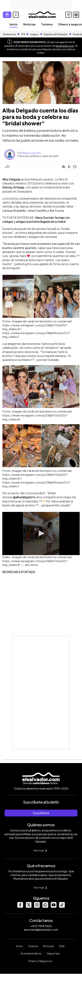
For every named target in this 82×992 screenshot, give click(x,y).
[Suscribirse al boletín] (7, 15)
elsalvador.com (65, 45)
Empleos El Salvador (56, 34)
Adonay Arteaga (13, 187)
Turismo (47, 24)
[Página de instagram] (37, 906)
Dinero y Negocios (40, 961)
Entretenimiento (31, 953)
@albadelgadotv (24, 497)
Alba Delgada (11, 179)
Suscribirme (41, 813)
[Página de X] (28, 906)
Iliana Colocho (32, 153)
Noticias (29, 24)
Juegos (34, 34)
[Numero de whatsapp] (45, 906)
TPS (23, 34)
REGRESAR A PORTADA (18, 572)
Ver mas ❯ (40, 850)
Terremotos (9, 34)
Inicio (14, 24)
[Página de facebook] (20, 906)
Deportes (53, 953)
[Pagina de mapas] (68, 15)
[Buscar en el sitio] (16, 15)
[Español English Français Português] (76, 15)
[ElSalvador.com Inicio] (42, 14)
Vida (61, 946)
